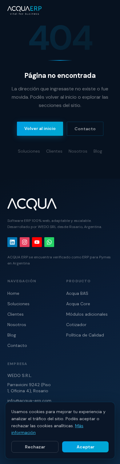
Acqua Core (78, 303)
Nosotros (78, 151)
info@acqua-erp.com (29, 400)
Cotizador (76, 324)
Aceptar (85, 447)
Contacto (85, 128)
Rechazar (35, 447)
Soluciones (29, 151)
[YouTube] (37, 242)
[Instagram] (25, 242)
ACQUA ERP (17, 257)
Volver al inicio (40, 128)
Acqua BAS (77, 293)
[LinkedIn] (12, 242)
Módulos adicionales (87, 314)
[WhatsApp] (49, 242)
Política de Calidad (85, 335)
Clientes (54, 151)
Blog (98, 151)
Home (13, 293)
